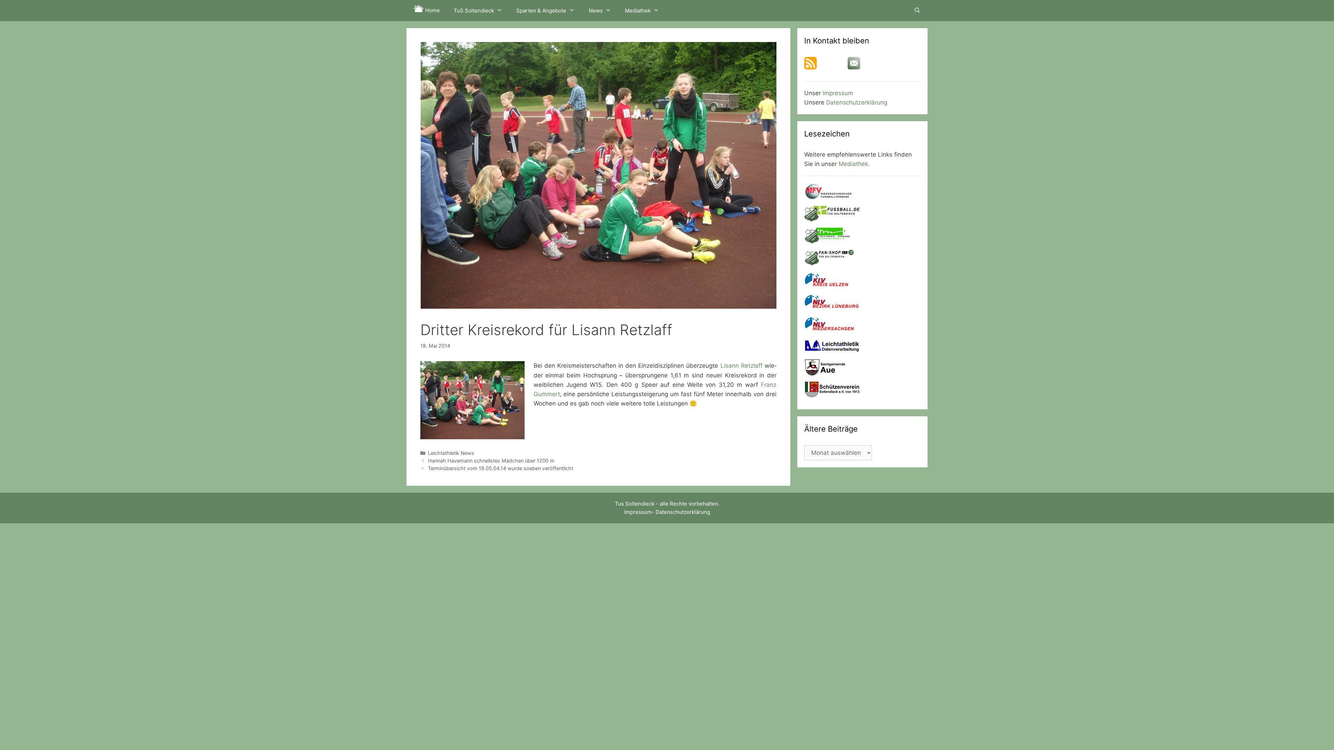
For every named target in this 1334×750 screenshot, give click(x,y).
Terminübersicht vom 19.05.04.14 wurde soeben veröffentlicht (500, 468)
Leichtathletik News (451, 453)
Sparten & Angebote (541, 10)
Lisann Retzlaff (741, 365)
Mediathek (638, 10)
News (596, 10)
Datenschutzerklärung (856, 102)
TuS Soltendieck (474, 10)
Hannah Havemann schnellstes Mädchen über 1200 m (491, 461)
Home (432, 10)
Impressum (838, 93)
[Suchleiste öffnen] (917, 10)
